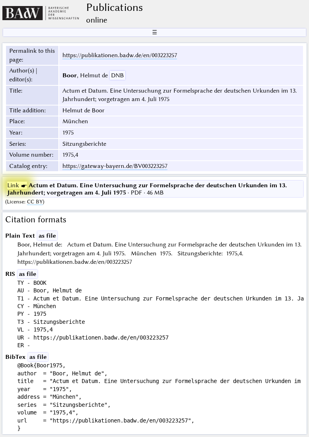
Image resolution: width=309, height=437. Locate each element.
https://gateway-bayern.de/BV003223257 (114, 166)
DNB (117, 75)
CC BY (35, 202)
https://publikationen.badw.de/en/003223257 (119, 55)
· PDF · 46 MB (147, 189)
